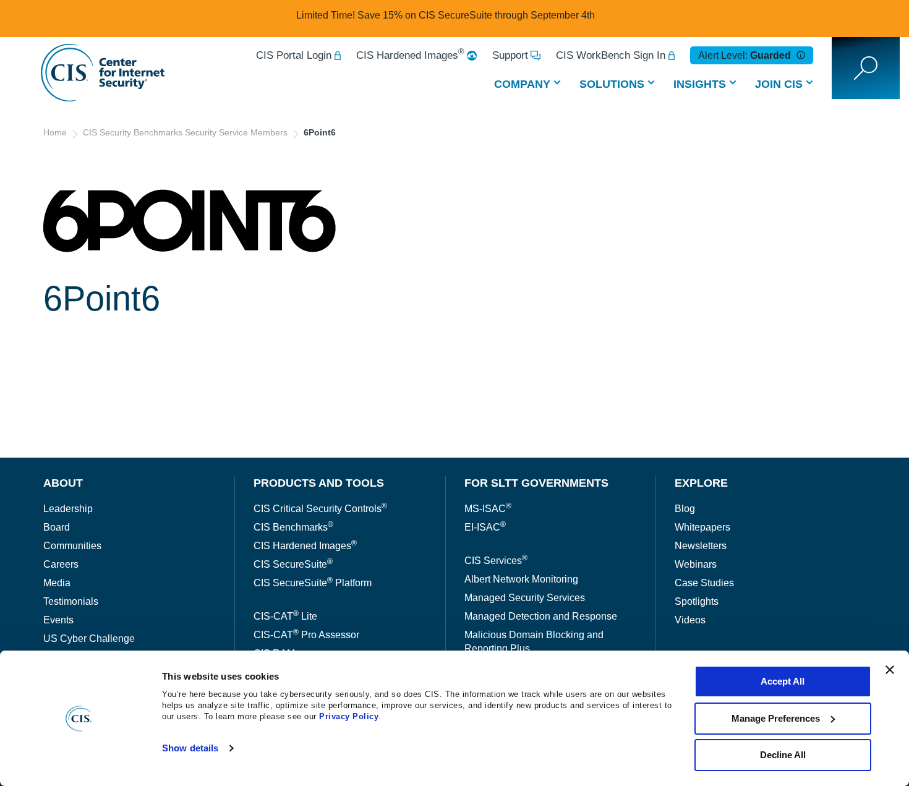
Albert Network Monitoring (521, 579)
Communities (72, 545)
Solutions (611, 84)
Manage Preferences (776, 718)
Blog (685, 508)
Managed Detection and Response (540, 616)
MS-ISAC (487, 508)
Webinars (696, 564)
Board (56, 527)
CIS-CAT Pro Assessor (306, 635)
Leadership (68, 508)
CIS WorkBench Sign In (610, 55)
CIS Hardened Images (410, 55)
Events (58, 620)
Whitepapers (702, 527)
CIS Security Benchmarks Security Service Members (185, 132)
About (63, 483)
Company (522, 84)
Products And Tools (319, 483)
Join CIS (779, 84)
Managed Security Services (524, 597)
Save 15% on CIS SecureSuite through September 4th (476, 15)
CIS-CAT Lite (285, 616)
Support (510, 55)
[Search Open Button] (866, 68)
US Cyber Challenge (89, 638)
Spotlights (697, 601)
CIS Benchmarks (293, 527)
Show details (190, 748)
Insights (699, 84)
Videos (690, 620)
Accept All (782, 681)
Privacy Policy (348, 716)
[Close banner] (890, 669)
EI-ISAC (485, 527)
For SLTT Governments (536, 483)
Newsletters (701, 545)
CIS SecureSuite (293, 564)
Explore (701, 483)
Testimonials (70, 601)
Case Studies (704, 583)
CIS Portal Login (293, 55)
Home (55, 132)
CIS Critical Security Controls (320, 508)
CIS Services (495, 560)
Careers (61, 564)
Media (56, 583)
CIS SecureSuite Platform (313, 583)
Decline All (783, 755)
